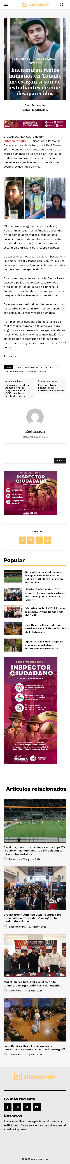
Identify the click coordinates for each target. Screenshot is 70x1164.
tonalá (43, 371)
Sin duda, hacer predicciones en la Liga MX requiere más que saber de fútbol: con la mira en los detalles (44, 577)
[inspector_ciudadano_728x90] (35, 127)
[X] (30, 540)
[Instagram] (17, 1107)
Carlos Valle (15, 990)
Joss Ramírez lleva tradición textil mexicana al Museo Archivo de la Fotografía (45, 628)
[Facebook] (22, 540)
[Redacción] (35, 417)
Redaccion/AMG (17, 926)
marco (54, 367)
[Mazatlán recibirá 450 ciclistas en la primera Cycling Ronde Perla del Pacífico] (13, 611)
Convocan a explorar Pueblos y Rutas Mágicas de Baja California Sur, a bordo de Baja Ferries (18, 391)
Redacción (38, 105)
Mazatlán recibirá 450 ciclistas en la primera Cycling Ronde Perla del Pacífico (45, 611)
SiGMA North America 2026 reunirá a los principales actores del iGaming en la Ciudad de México (45, 594)
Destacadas (46, 59)
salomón (31, 371)
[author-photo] (6, 859)
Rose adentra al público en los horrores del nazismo (51, 388)
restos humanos (14, 371)
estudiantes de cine (36, 367)
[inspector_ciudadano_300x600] (30, 763)
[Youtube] (37, 1107)
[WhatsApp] (47, 540)
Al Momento (21, 59)
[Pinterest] (39, 540)
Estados (35, 63)
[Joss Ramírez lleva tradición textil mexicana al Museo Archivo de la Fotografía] (13, 628)
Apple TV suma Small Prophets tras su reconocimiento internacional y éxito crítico (44, 645)
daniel (18, 367)
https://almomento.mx (35, 437)
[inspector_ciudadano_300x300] (30, 514)
